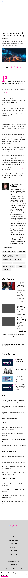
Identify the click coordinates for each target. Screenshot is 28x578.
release (7, 93)
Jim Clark (18, 260)
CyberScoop (14, 543)
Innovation (20, 266)
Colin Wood (22, 301)
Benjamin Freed (21, 314)
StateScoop (14, 547)
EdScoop (14, 551)
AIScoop (14, 554)
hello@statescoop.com (14, 568)
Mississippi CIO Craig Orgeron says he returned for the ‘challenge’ (20, 387)
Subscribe (4, 575)
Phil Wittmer (7, 263)
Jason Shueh (7, 339)
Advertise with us (14, 561)
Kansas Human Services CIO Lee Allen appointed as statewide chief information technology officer (21, 323)
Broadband (21, 252)
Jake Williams (6, 45)
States (12, 266)
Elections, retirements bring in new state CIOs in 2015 (13, 344)
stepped (23, 168)
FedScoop (14, 536)
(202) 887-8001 (14, 564)
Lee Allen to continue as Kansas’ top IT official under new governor (21, 308)
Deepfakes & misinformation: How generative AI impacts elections (20, 379)
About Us (14, 529)
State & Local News (9, 252)
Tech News (6, 269)
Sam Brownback (19, 263)
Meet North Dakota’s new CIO (19, 360)
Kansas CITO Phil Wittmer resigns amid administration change (13, 335)
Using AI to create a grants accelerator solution (20, 369)
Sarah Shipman (7, 260)
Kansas (5, 266)
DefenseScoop (14, 540)
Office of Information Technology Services (10, 255)
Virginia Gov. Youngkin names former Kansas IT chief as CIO (21, 285)
